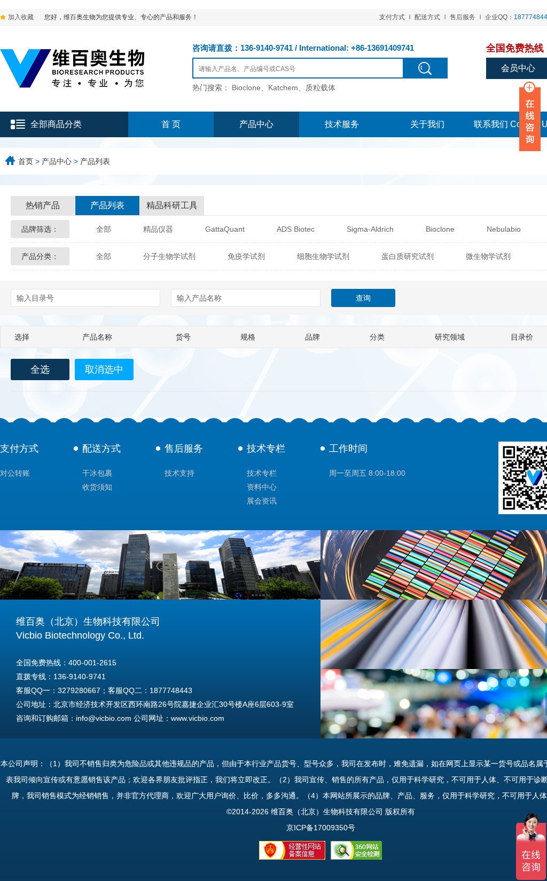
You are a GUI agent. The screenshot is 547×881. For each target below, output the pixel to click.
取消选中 (104, 369)
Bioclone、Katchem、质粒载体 (283, 87)
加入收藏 (21, 17)
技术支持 (179, 473)
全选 (40, 369)
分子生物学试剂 (169, 256)
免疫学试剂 (246, 256)
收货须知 (97, 487)
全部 (103, 229)
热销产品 (43, 205)
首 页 (171, 124)
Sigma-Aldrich (370, 229)
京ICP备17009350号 (320, 827)
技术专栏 (266, 448)
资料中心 (262, 487)
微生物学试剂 (488, 256)
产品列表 (95, 161)
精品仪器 (158, 229)
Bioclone (440, 229)
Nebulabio (504, 229)
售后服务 (462, 17)
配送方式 (427, 17)
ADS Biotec (296, 229)
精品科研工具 (172, 205)
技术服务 (342, 124)
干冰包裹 (97, 473)
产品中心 (256, 124)
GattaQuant (225, 229)
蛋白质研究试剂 (407, 256)
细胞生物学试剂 (323, 256)
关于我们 (427, 124)
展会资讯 (262, 501)
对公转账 (15, 473)
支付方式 (392, 17)
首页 (25, 161)
